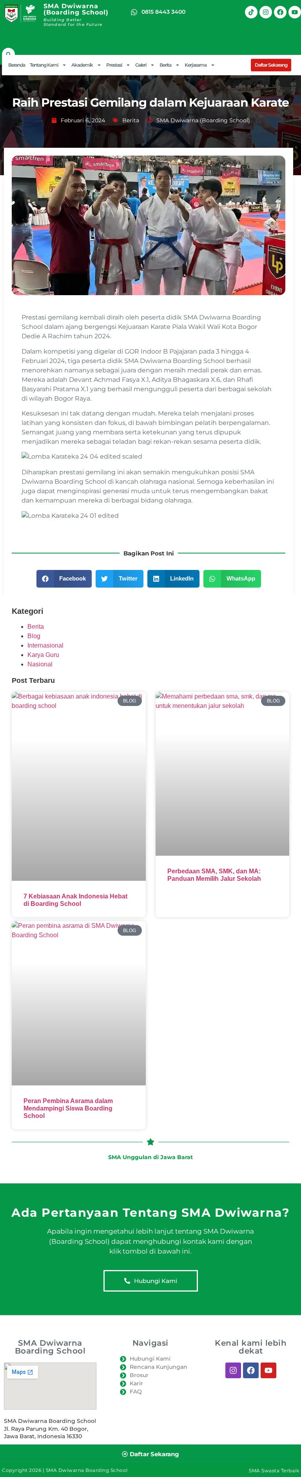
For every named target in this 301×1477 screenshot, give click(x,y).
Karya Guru (43, 654)
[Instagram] (265, 12)
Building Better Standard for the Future (73, 22)
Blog (33, 636)
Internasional (45, 645)
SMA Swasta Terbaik (274, 1470)
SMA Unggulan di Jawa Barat (150, 1157)
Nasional (40, 664)
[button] (8, 54)
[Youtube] (294, 12)
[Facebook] (280, 12)
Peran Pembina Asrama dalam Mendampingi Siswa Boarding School (68, 1108)
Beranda (16, 65)
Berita (130, 120)
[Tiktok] (251, 12)
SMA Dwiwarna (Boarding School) (76, 9)
